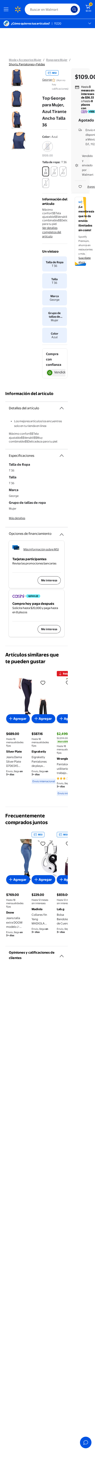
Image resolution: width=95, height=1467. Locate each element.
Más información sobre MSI (41, 549)
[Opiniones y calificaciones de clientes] (61, 954)
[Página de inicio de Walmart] (17, 9)
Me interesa (49, 580)
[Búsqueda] (74, 9)
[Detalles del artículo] (61, 408)
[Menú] (7, 9)
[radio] (47, 149)
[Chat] (85, 1442)
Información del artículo (29, 393)
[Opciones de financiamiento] (61, 532)
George (47, 79)
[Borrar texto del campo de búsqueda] (68, 9)
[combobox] (52, 9)
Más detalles (17, 518)
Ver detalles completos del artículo (51, 232)
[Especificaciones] (61, 455)
